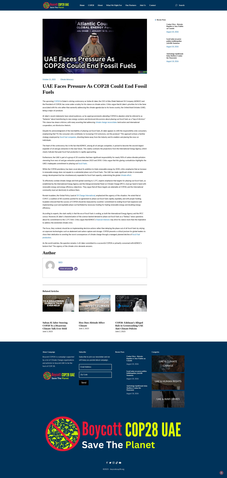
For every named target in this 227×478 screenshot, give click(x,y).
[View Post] (58, 303)
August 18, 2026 (172, 61)
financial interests (103, 220)
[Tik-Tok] (117, 462)
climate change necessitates (106, 122)
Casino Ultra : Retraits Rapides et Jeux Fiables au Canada (174, 26)
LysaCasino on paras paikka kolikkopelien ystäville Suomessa (174, 41)
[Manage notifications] (221, 473)
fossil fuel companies (67, 137)
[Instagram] (113, 462)
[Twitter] (110, 462)
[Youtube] (120, 462)
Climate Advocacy (66, 79)
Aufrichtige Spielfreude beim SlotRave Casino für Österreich (174, 56)
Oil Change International (85, 195)
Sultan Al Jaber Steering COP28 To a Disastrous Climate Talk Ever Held (55, 325)
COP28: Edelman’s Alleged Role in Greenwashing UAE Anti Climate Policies (129, 325)
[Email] (76, 269)
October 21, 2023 (49, 79)
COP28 (57, 101)
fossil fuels (82, 164)
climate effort (126, 175)
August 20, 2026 (172, 32)
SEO (60, 263)
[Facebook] (107, 462)
